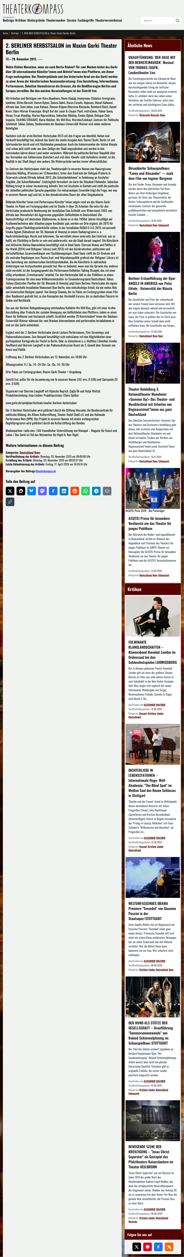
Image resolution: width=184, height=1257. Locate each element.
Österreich (144, 115)
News (37, 452)
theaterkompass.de (46, 471)
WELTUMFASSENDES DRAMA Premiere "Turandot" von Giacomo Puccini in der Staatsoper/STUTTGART (152, 911)
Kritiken (20, 20)
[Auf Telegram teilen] (96, 491)
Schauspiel (163, 225)
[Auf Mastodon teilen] (42, 491)
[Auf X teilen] (10, 491)
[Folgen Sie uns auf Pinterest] (147, 1247)
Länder (160, 713)
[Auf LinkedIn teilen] (64, 491)
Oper (160, 336)
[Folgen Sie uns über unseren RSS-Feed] (169, 1247)
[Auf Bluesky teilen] (31, 491)
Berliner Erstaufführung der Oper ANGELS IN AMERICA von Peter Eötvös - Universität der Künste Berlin (151, 286)
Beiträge (8, 20)
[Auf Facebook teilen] (53, 491)
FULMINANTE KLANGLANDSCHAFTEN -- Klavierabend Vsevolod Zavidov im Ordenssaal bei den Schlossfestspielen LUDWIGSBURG (152, 652)
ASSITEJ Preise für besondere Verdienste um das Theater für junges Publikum (149, 523)
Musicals (155, 115)
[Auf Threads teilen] (21, 491)
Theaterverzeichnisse (108, 20)
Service (71, 20)
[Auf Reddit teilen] (74, 491)
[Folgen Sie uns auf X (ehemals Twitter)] (136, 1247)
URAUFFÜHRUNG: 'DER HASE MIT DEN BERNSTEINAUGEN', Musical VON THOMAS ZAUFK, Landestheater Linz (151, 65)
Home (5, 33)
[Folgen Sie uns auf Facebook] (158, 1247)
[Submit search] (177, 20)
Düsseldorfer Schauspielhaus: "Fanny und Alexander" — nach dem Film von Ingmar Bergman (150, 173)
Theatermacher (55, 20)
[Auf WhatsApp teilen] (85, 491)
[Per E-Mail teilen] (107, 491)
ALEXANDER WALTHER (154, 705)
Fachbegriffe (86, 20)
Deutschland (27, 452)
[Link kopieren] (10, 502)
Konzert (143, 713)
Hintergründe (36, 20)
